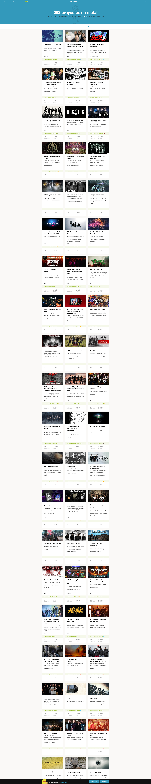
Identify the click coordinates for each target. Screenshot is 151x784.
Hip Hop (73, 16)
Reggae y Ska (95, 16)
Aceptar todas (104, 781)
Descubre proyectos (6, 1)
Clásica (57, 16)
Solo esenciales (94, 781)
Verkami (75, 2)
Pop (89, 16)
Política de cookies (63, 782)
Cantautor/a (51, 16)
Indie (78, 16)
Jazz (81, 16)
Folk (69, 16)
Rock (102, 16)
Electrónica (63, 16)
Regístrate (135, 1)
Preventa (23, 1)
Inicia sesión (128, 1)
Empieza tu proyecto (16, 1)
